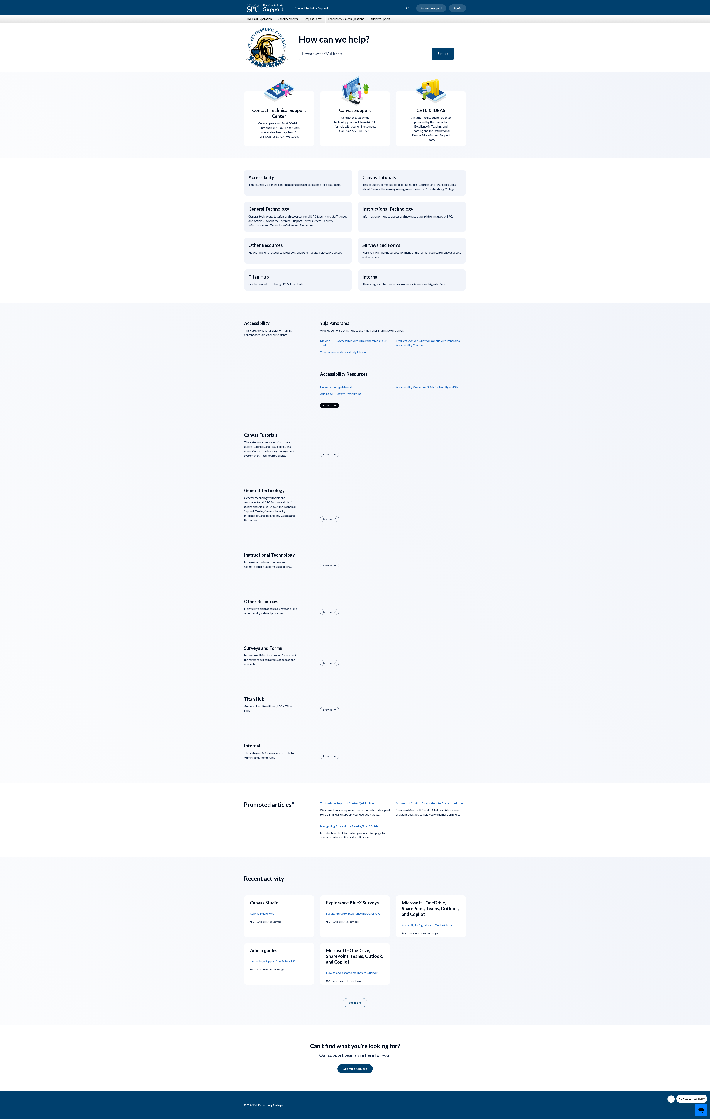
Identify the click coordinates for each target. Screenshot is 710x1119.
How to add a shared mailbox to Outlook (352, 972)
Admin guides (263, 950)
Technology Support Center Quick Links (347, 803)
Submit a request (431, 8)
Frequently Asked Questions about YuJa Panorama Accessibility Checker (428, 343)
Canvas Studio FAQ (262, 913)
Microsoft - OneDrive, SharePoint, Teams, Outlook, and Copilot (430, 908)
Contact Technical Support (311, 8)
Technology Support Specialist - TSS (272, 961)
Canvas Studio (264, 902)
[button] (407, 8)
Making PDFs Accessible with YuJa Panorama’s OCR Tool (353, 343)
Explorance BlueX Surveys (352, 902)
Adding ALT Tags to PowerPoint (340, 393)
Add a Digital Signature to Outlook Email (427, 925)
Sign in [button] (457, 8)
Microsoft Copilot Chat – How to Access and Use (429, 803)
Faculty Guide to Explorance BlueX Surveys (353, 913)
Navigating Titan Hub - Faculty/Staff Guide (349, 826)
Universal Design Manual (336, 387)
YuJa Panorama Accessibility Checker (344, 352)
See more (358, 1003)
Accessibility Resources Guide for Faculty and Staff (428, 387)
